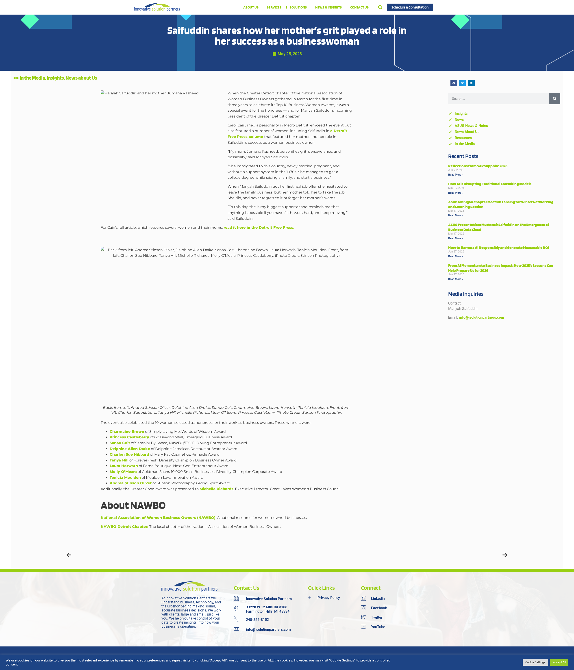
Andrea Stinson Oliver (131, 483)
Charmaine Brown (127, 431)
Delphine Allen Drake (130, 449)
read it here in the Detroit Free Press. (259, 227)
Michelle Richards (216, 489)
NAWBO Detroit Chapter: (124, 526)
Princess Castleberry (129, 437)
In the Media (32, 78)
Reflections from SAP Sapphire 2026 (477, 165)
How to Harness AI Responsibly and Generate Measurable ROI (498, 247)
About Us (251, 7)
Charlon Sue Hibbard (129, 454)
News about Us (81, 78)
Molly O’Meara (123, 472)
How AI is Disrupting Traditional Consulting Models (489, 183)
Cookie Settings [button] (535, 662)
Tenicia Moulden (125, 477)
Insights (55, 78)
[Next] (397, 555)
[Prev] (176, 555)
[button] (380, 7)
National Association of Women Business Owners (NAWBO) (158, 518)
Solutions (298, 7)
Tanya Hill (119, 460)
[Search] (554, 98)
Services (274, 7)
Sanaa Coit (120, 443)
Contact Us (359, 7)
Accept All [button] (559, 662)
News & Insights (328, 7)
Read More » (455, 174)
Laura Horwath (124, 466)
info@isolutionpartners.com (481, 317)
